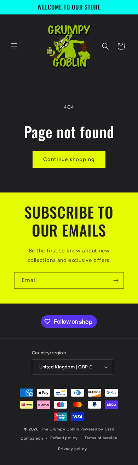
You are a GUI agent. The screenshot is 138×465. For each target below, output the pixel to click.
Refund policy (64, 438)
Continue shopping (69, 159)
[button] (14, 46)
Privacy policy (72, 449)
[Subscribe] (115, 280)
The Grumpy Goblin (60, 429)
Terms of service (101, 438)
